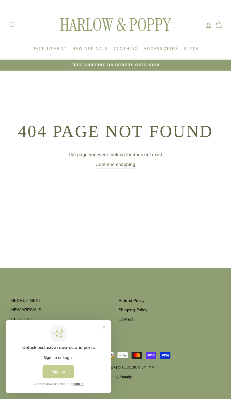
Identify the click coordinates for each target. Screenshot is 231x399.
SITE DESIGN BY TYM (136, 367)
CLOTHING (126, 49)
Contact (126, 319)
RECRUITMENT (49, 49)
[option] (115, 65)
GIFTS (191, 49)
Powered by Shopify (115, 377)
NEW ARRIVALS (90, 49)
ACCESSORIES (161, 49)
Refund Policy (132, 300)
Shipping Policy (133, 310)
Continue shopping (115, 164)
